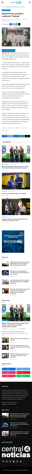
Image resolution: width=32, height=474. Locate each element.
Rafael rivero (24, 128)
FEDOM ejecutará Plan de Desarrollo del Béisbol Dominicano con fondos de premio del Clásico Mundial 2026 (20, 264)
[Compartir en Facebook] (10, 24)
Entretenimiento (6, 10)
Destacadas (5, 320)
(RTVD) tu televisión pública (22, 470)
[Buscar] (30, 2)
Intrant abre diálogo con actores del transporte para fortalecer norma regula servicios (20, 347)
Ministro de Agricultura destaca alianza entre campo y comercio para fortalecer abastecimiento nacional (15, 324)
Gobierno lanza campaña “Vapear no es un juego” (14, 193)
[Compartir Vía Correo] (19, 24)
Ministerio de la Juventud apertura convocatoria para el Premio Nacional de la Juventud (19, 273)
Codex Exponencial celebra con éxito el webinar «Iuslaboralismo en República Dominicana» (19, 282)
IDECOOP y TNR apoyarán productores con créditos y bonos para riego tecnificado (19, 355)
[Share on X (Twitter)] (13, 24)
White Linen (5, 130)
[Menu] (2, 2)
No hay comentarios (16, 19)
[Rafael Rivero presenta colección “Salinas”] (16, 46)
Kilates (17, 128)
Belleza (4, 128)
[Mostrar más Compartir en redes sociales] (22, 24)
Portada (3, 6)
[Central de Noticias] (16, 2)
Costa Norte (11, 128)
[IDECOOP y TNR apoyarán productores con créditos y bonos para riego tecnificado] (5, 355)
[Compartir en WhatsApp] (16, 24)
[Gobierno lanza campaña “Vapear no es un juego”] (16, 181)
